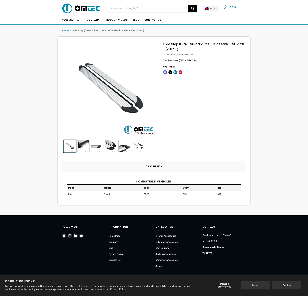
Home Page (114, 236)
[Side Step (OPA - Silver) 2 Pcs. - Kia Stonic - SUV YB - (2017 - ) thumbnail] (70, 146)
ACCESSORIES (71, 19)
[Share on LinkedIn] (175, 72)
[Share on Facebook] (165, 72)
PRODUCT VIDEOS (116, 19)
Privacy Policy (118, 289)
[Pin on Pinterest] (180, 72)
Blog (111, 248)
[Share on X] (170, 72)
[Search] (192, 8)
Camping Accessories (166, 260)
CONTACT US (152, 19)
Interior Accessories (165, 236)
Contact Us (114, 260)
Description (154, 166)
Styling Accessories (165, 254)
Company (114, 242)
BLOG (136, 19)
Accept (255, 285)
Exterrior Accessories (166, 242)
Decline (286, 285)
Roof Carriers (162, 248)
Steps (158, 266)
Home (65, 30)
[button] (210, 8)
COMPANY (93, 19)
